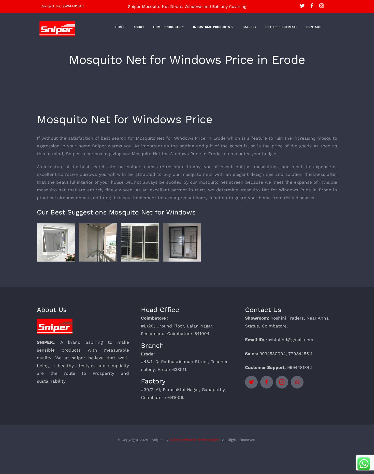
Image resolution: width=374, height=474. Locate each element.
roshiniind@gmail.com (289, 339)
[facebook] (312, 5)
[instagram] (321, 5)
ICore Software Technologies (194, 440)
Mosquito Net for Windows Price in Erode (181, 138)
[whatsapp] (297, 382)
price (277, 145)
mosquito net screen (221, 182)
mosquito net (51, 189)
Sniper (73, 153)
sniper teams (141, 166)
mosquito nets (196, 174)
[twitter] (302, 5)
